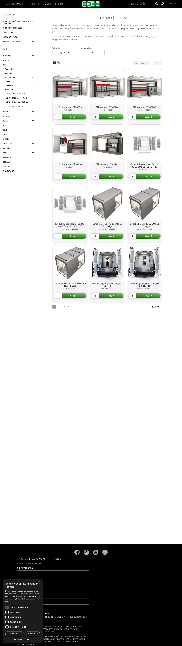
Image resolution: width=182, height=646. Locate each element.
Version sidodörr (86, 48)
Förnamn (23, 579)
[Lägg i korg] (74, 116)
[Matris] (54, 63)
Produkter (33, 4)
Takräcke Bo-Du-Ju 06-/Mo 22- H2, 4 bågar (70, 284)
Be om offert (136, 4)
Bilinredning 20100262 (107, 164)
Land (20, 602)
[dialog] (23, 611)
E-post (24, 621)
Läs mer (60, 642)
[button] (22, 639)
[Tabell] (58, 62)
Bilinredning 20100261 (107, 107)
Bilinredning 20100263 (144, 107)
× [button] (40, 582)
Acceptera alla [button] (14, 634)
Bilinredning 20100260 (70, 164)
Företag (22, 591)
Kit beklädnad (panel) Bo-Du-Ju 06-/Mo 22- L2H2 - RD (144, 165)
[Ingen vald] (93, 52)
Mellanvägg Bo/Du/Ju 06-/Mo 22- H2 (107, 284)
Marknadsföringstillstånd (33, 613)
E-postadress (25, 568)
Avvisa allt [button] (32, 634)
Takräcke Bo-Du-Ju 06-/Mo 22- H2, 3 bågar (144, 225)
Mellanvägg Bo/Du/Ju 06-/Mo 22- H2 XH (144, 284)
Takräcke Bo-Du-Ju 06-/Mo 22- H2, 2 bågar (107, 225)
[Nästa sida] (68, 307)
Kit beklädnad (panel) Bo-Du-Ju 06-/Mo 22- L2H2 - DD (70, 225)
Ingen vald (64, 52)
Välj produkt (56, 48)
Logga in (174, 4)
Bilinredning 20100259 (70, 107)
